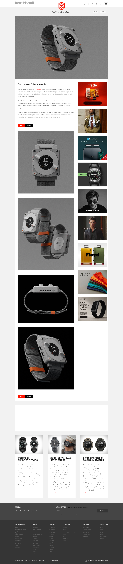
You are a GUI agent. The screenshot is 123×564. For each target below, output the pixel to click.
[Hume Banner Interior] (92, 148)
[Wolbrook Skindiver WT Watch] (29, 444)
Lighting (51, 540)
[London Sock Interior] (92, 282)
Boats (101, 527)
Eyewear (35, 536)
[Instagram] (96, 4)
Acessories (35, 527)
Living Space (52, 542)
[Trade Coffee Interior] (92, 94)
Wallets (34, 551)
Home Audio (18, 540)
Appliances (52, 527)
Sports (86, 524)
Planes (102, 538)
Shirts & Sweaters (37, 542)
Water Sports (86, 536)
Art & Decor (52, 529)
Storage (51, 547)
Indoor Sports (86, 531)
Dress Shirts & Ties (37, 534)
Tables (51, 549)
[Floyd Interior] (92, 255)
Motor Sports (86, 533)
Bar (50, 531)
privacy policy (76, 514)
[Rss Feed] (100, 4)
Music (64, 534)
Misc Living (52, 544)
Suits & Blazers (36, 545)
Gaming (17, 536)
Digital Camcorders (20, 533)
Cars (101, 529)
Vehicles (104, 524)
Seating (51, 545)
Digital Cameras (19, 534)
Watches (35, 553)
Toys (50, 551)
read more (21, 487)
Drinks (64, 529)
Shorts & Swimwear (38, 544)
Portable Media (19, 544)
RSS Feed (27, 560)
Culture (66, 524)
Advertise (42, 560)
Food (64, 531)
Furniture (51, 534)
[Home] (61, 6)
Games (51, 536)
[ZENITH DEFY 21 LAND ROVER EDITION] (62, 444)
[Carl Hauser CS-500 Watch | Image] (61, 47)
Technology (20, 524)
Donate (65, 527)
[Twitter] (84, 4)
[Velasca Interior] (92, 121)
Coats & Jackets (37, 531)
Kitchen (51, 538)
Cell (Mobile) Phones (20, 529)
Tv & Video (17, 547)
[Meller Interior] (92, 201)
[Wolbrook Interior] (92, 174)
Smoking (65, 538)
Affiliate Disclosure (52, 560)
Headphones (18, 538)
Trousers (35, 549)
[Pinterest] (88, 4)
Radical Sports (86, 534)
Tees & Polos (36, 547)
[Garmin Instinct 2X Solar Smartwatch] (94, 444)
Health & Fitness (87, 529)
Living (51, 524)
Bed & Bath (52, 533)
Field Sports (86, 527)
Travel (64, 540)
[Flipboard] (92, 4)
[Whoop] (92, 309)
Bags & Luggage (37, 529)
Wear (35, 524)
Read (64, 536)
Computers (18, 531)
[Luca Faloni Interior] (92, 228)
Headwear (35, 540)
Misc (101, 534)
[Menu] (106, 4)
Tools (16, 545)
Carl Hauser (38, 89)
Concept (102, 531)
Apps (16, 527)
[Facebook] (81, 4)
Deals (34, 533)
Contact (34, 560)
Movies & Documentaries (69, 533)
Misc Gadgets (18, 542)
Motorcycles (103, 536)
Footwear (35, 538)
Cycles (102, 533)
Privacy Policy (19, 560)
